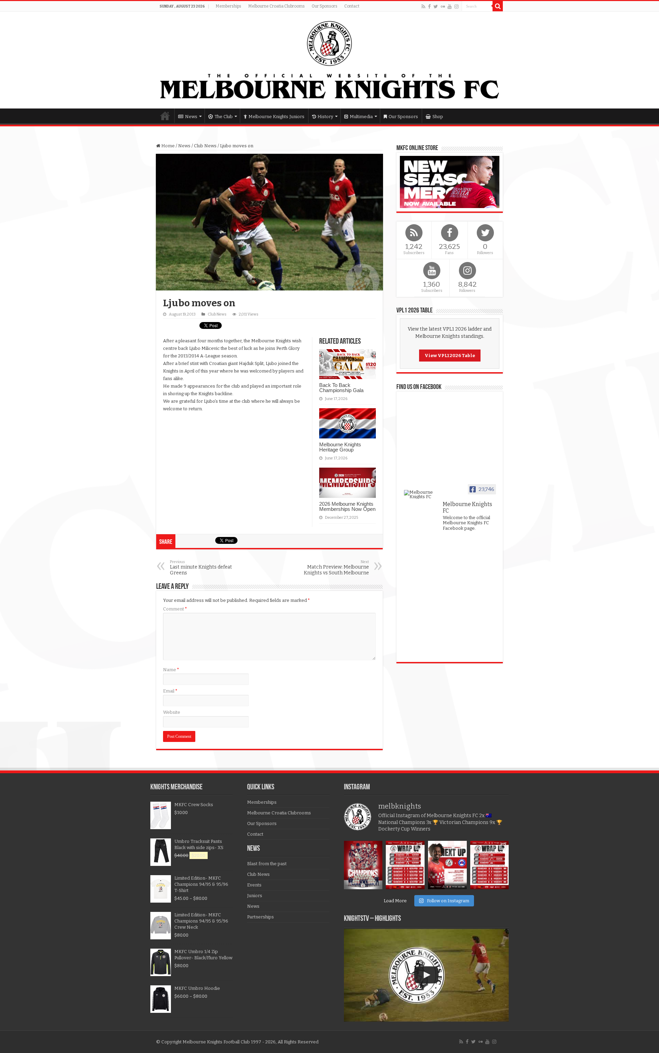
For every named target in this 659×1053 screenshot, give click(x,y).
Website (171, 712)
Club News (205, 145)
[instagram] (456, 6)
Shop (437, 116)
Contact (351, 6)
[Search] (498, 6)
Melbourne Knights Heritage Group (340, 447)
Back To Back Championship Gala (341, 387)
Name (171, 669)
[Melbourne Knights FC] (329, 60)
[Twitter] (436, 6)
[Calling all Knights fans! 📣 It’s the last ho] (447, 865)
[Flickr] (443, 6)
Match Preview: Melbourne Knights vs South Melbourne (336, 568)
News (191, 116)
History (325, 116)
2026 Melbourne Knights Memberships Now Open (347, 506)
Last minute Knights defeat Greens (201, 568)
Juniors (254, 895)
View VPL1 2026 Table (450, 355)
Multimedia (361, 116)
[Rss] (423, 6)
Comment (175, 608)
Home (165, 115)
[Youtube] (449, 6)
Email (170, 691)
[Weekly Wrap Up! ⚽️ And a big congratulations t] (405, 865)
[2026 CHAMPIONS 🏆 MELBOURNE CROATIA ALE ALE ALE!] (363, 865)
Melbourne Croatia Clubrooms (276, 6)
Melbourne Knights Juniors (276, 116)
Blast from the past (267, 863)
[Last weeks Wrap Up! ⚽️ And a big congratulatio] (489, 865)
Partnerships (260, 916)
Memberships (228, 6)
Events (254, 885)
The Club (224, 116)
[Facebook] (429, 6)
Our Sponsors (324, 6)
